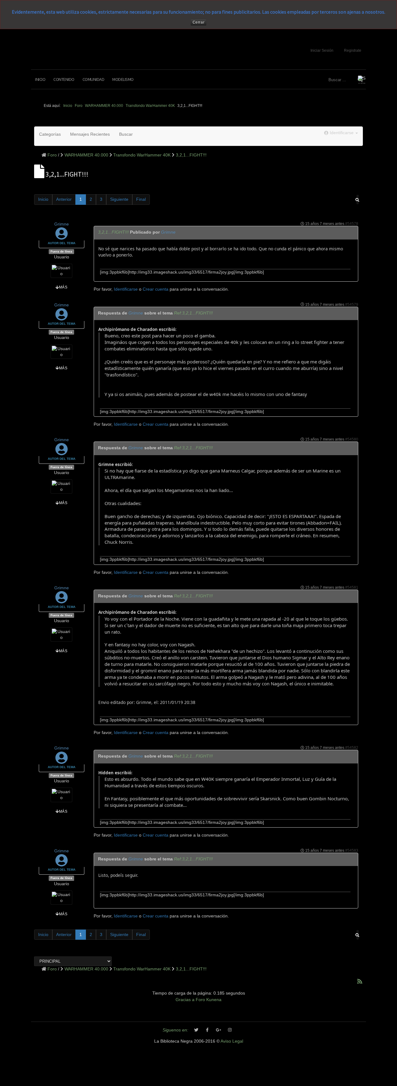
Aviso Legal (232, 1041)
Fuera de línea (61, 251)
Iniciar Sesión (321, 50)
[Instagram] (230, 1030)
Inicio (40, 79)
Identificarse (126, 289)
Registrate (352, 50)
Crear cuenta (155, 289)
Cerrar (199, 22)
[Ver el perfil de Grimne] (61, 237)
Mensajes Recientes (90, 134)
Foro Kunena (208, 999)
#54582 (351, 748)
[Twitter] (196, 1030)
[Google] (219, 1030)
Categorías (50, 134)
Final (141, 199)
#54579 (351, 304)
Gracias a (185, 999)
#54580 (351, 439)
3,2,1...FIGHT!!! (113, 232)
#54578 (351, 224)
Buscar (126, 134)
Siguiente (119, 199)
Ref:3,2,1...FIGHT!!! (193, 313)
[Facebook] (207, 1030)
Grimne (61, 224)
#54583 (351, 850)
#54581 (351, 587)
